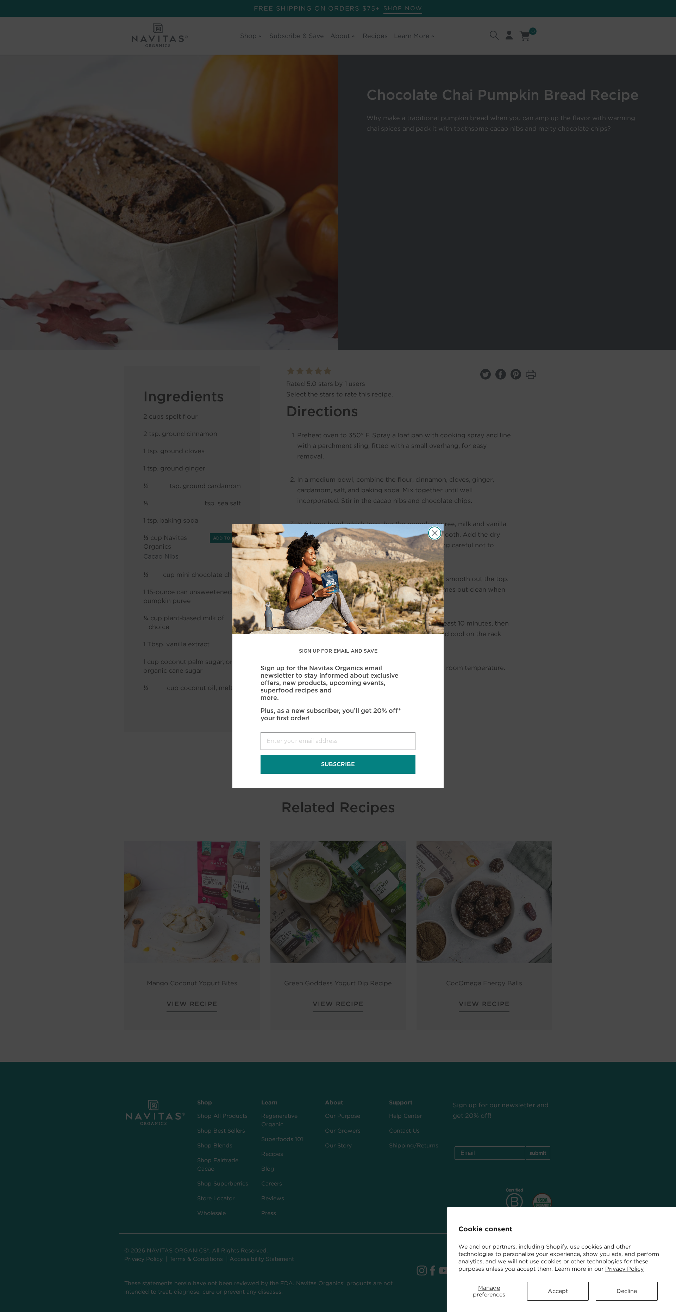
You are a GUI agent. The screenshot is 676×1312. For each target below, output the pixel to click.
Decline (626, 1291)
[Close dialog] (434, 533)
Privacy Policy (624, 1268)
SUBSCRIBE (338, 764)
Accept (558, 1291)
